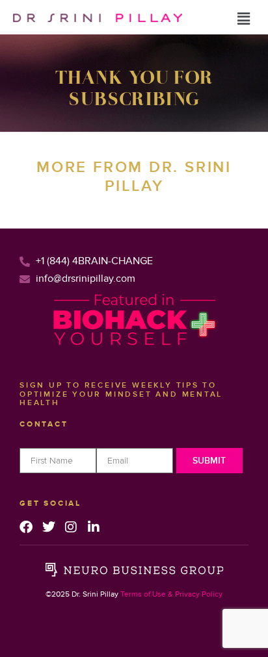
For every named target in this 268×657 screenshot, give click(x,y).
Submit (209, 460)
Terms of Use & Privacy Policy (171, 594)
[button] (244, 18)
